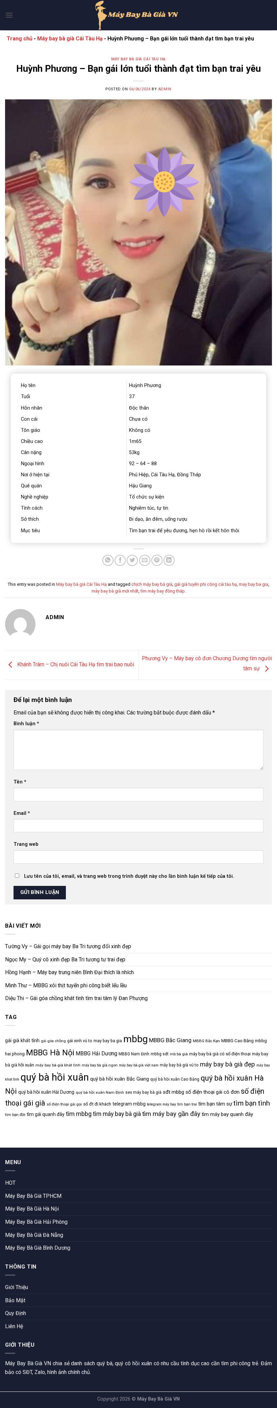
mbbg (135, 1039)
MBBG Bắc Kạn (206, 1040)
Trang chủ (19, 38)
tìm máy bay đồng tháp (163, 591)
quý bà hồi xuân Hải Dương (46, 1092)
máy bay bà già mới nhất (115, 591)
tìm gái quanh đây (46, 1114)
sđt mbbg (173, 1092)
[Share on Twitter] (132, 560)
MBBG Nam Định (134, 1054)
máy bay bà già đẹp (227, 1064)
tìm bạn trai (187, 1104)
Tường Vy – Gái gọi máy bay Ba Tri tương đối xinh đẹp (68, 946)
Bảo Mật (15, 1300)
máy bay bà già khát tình (57, 1065)
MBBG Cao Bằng (237, 1040)
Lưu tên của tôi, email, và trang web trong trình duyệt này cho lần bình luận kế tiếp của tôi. (129, 876)
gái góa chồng (53, 1041)
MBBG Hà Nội (50, 1052)
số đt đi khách (97, 1104)
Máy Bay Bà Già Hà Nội (32, 1209)
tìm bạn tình (251, 1103)
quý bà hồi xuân (55, 1077)
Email (22, 813)
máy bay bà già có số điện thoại (220, 1053)
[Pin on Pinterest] (156, 560)
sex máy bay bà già (143, 1092)
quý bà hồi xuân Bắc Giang (119, 1079)
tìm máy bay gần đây (171, 1114)
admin (165, 89)
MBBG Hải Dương (96, 1053)
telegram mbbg (129, 1104)
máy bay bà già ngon (100, 1065)
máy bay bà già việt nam (138, 1065)
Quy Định (15, 1313)
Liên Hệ (14, 1326)
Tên (20, 782)
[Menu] (9, 15)
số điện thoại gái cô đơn (212, 1092)
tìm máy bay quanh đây (227, 1114)
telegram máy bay (161, 1104)
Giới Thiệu (16, 1287)
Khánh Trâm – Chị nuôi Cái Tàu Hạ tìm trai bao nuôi (75, 664)
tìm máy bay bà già (117, 1114)
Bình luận (26, 724)
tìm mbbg (79, 1113)
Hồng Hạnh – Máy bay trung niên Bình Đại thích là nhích (69, 972)
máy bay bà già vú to (179, 1065)
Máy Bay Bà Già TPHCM (33, 1196)
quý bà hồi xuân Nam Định (100, 1092)
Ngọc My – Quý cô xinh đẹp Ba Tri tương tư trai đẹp (65, 959)
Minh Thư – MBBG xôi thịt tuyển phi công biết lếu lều (66, 985)
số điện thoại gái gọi (64, 1104)
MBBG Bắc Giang (170, 1040)
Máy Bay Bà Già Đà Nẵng (34, 1235)
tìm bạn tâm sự (215, 1104)
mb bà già (179, 1054)
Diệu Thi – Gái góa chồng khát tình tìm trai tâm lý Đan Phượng (76, 998)
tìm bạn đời (15, 1114)
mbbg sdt (160, 1054)
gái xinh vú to (79, 1040)
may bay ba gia (253, 584)
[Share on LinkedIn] (169, 560)
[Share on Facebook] (120, 560)
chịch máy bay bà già (151, 584)
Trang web (26, 844)
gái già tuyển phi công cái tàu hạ (205, 584)
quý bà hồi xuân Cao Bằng (174, 1079)
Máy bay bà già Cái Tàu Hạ (70, 38)
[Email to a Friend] (144, 560)
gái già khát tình (22, 1040)
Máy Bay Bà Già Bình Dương (37, 1248)
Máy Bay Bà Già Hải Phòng (36, 1222)
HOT (10, 1183)
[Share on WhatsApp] (108, 560)
